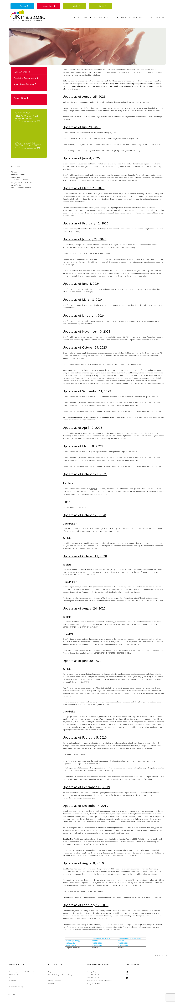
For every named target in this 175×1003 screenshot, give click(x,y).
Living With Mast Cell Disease (21, 182)
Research (140, 17)
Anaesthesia (48, 6)
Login (101, 6)
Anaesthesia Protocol (24, 84)
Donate (23, 6)
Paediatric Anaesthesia (25, 78)
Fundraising (97, 17)
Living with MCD (126, 17)
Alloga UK (93, 489)
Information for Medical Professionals (99, 981)
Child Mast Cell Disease (95, 978)
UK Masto (85, 17)
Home (76, 17)
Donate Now (20, 98)
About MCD (110, 17)
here (38, 121)
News (161, 17)
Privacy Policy (12, 995)
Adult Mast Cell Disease (95, 975)
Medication (150, 17)
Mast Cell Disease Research (21, 188)
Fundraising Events (18, 174)
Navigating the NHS (93, 984)
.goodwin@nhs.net (155, 383)
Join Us (76, 6)
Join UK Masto (16, 185)
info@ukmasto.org (17, 987)
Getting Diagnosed (93, 972)
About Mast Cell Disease (20, 180)
